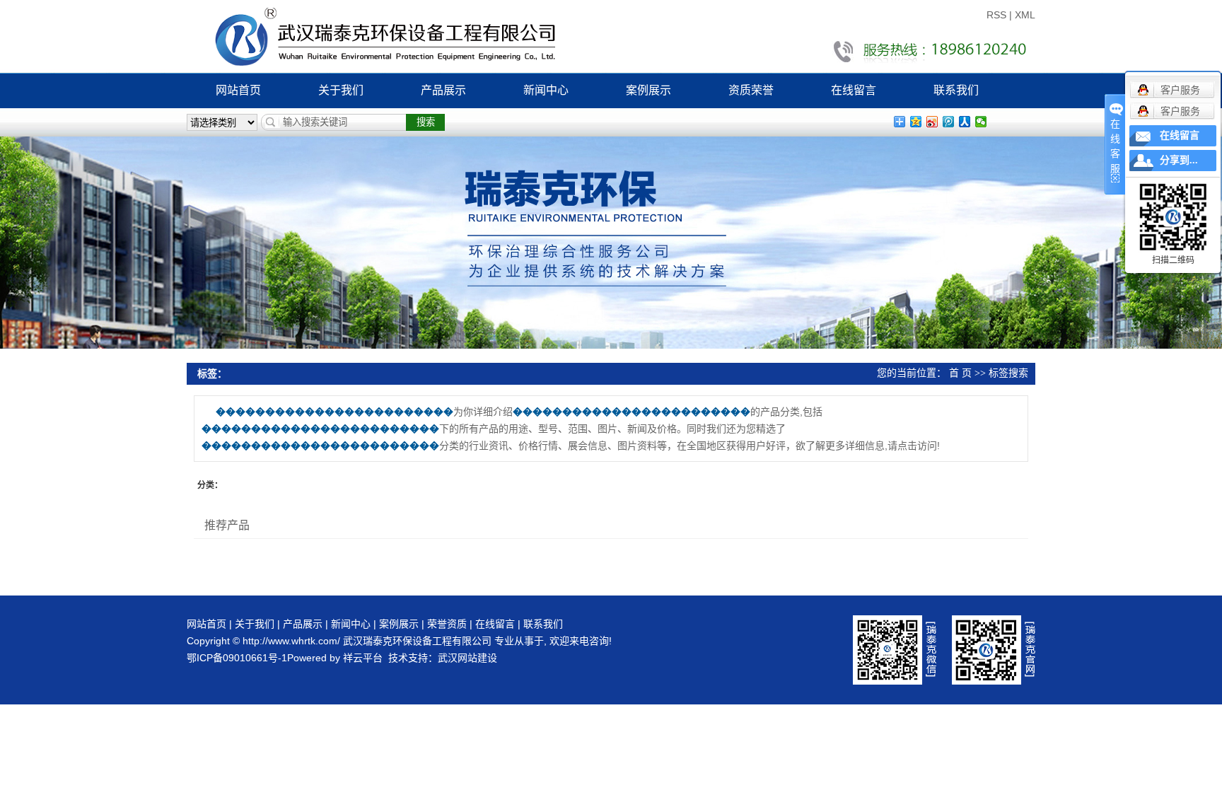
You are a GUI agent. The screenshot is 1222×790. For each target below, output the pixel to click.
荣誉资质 (447, 623)
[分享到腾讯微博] (949, 121)
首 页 (960, 373)
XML (1025, 15)
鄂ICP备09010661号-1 (237, 657)
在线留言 (853, 90)
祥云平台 (363, 657)
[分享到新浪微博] (932, 121)
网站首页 (238, 90)
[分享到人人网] (965, 121)
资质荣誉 (751, 90)
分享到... (1179, 160)
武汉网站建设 (467, 657)
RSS (996, 15)
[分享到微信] (981, 121)
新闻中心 (546, 90)
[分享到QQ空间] (916, 121)
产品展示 (443, 90)
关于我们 (340, 90)
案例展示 (648, 90)
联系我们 (956, 90)
